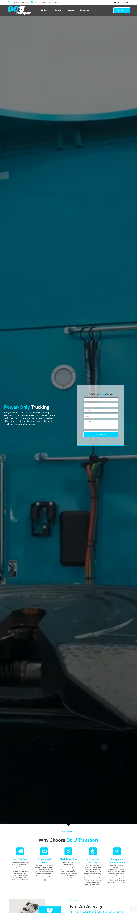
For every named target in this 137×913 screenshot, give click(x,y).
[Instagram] (119, 2)
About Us (70, 10)
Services (44, 10)
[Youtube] (127, 2)
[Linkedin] (123, 2)
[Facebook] (115, 2)
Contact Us (84, 10)
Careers (58, 10)
